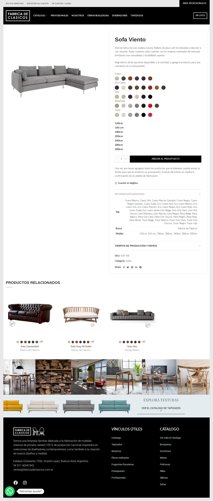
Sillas (162, 471)
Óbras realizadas (120, 457)
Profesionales (118, 477)
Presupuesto (118, 471)
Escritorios (165, 451)
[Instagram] (25, 483)
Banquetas (165, 444)
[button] (10, 491)
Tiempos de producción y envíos (136, 245)
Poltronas (165, 464)
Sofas (128, 261)
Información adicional (130, 194)
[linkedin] (136, 267)
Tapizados (116, 444)
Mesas (163, 457)
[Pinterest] (132, 267)
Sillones (164, 477)
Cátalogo (116, 437)
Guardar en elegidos (128, 183)
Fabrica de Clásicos (29, 350)
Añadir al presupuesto (166, 159)
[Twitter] (128, 267)
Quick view (51, 296)
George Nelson (132, 350)
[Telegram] (140, 267)
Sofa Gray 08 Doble (81, 346)
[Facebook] (124, 267)
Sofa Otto (132, 346)
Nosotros (116, 451)
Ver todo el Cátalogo (170, 437)
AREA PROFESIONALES (194, 3)
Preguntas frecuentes (122, 464)
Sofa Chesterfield (30, 346)
